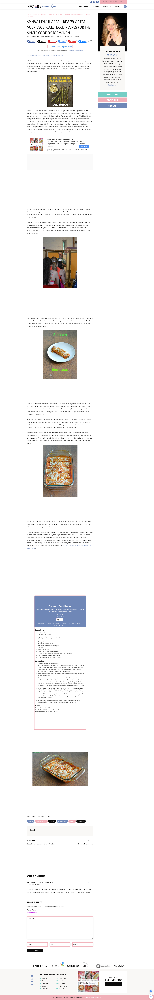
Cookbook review (39, 36)
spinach (72, 821)
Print (60, 620)
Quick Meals (62, 986)
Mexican (53, 36)
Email (53, 944)
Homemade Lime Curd (85, 842)
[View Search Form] (125, 6)
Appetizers (112, 94)
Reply (90, 883)
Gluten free (47, 36)
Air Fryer (61, 988)
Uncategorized (68, 36)
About (29, 2)
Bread (44, 986)
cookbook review (41, 821)
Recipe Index (84, 7)
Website (75, 944)
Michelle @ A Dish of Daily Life (39, 882)
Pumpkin (45, 981)
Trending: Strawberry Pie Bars (113, 1)
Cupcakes (45, 983)
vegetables (81, 821)
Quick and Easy (60, 36)
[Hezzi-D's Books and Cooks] (41, 6)
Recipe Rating (31, 910)
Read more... (112, 85)
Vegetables (76, 36)
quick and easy (62, 821)
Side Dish (45, 988)
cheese (31, 821)
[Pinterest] (97, 2)
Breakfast (61, 981)
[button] (57, 614)
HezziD (33, 830)
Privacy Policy (44, 2)
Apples (44, 978)
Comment (32, 918)
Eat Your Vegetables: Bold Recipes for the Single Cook (45, 55)
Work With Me (35, 2)
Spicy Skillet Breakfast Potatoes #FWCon (41, 842)
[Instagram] (94, 2)
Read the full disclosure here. (75, 50)
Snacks (112, 105)
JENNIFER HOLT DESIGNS (93, 997)
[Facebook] (91, 2)
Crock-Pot (61, 983)
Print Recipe (68, 46)
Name (30, 944)
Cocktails (112, 99)
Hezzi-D (61, 625)
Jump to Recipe (55, 46)
